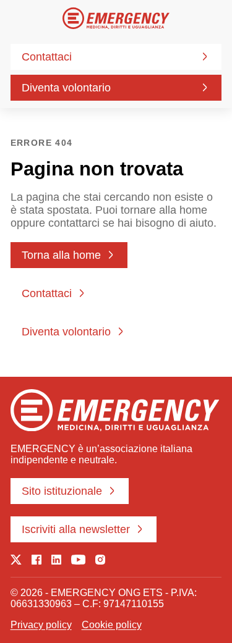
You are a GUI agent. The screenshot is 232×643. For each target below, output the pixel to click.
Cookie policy (112, 625)
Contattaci (47, 57)
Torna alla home (61, 255)
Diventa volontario (66, 88)
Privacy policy (41, 625)
